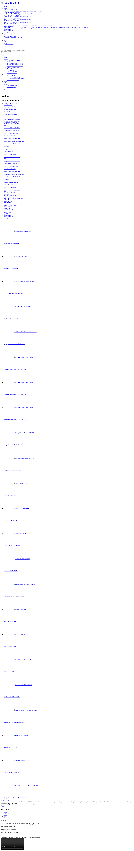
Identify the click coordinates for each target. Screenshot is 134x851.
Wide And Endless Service (10, 36)
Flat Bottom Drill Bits (71, 28)
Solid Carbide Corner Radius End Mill (27, 25)
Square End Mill (8, 11)
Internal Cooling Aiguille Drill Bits (20, 28)
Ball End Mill (27, 11)
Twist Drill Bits (7, 28)
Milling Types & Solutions (10, 114)
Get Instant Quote (8, 46)
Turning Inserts (7, 29)
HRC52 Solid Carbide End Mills (12, 15)
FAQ (5, 41)
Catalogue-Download (9, 32)
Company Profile (8, 35)
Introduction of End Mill (37, 11)
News (5, 40)
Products (6, 8)
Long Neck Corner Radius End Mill (12, 143)
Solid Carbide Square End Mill (44, 25)
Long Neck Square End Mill (11, 133)
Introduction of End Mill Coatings (12, 14)
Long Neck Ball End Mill (10, 154)
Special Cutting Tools (9, 30)
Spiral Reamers (87, 28)
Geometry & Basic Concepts (11, 111)
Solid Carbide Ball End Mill (10, 25)
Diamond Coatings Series (10, 23)
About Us (6, 33)
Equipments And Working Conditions (13, 37)
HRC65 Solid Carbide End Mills (12, 18)
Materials (6, 117)
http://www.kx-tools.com (7, 835)
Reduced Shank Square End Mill (12, 130)
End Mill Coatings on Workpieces (12, 12)
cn (3, 55)
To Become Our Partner (9, 39)
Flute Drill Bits (44, 28)
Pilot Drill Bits (52, 28)
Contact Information (9, 44)
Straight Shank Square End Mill (12, 128)
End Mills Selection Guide (10, 9)
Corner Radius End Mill (18, 11)
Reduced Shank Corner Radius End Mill (14, 141)
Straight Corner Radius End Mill (12, 138)
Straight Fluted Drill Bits (35, 28)
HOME (5, 7)
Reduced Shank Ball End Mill (11, 151)
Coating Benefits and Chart (27, 14)
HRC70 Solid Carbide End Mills (12, 21)
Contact (6, 43)
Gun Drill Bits (80, 28)
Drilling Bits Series (8, 26)
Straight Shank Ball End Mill (11, 149)
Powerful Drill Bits (60, 28)
